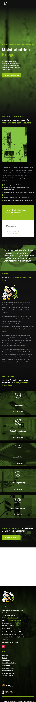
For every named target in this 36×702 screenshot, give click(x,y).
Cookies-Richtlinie (7, 675)
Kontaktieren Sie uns (12, 75)
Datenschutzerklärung (8, 673)
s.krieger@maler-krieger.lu (15, 620)
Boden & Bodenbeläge (9, 663)
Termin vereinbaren (11, 537)
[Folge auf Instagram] (3, 646)
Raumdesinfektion (7, 670)
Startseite (5, 655)
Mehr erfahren (18, 411)
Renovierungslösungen (9, 668)
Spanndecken (6, 665)
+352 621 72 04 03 (12, 618)
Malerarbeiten (6, 660)
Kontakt (4, 658)
